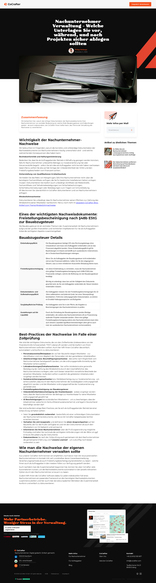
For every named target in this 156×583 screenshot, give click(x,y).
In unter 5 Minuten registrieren (12, 529)
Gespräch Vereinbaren (140, 4)
